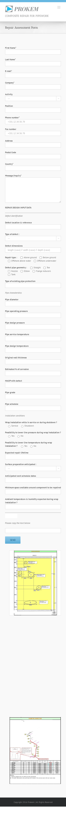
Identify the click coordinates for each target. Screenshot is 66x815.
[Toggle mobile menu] (59, 7)
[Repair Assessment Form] (35, 552)
